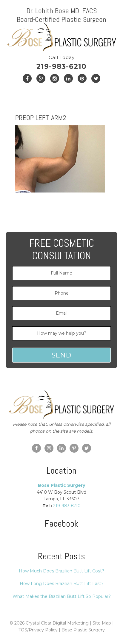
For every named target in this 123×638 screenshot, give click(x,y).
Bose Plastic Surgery (83, 630)
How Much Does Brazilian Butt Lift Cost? (61, 571)
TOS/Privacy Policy (38, 630)
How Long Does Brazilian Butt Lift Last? (62, 583)
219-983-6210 (61, 62)
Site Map (102, 623)
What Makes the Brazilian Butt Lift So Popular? (62, 596)
